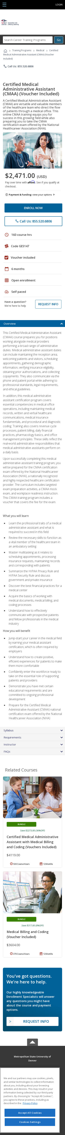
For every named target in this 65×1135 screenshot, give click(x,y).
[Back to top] (32, 1056)
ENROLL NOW (33, 208)
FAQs (7, 751)
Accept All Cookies (30, 1112)
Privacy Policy (30, 1103)
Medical (40, 50)
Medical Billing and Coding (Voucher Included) (28, 934)
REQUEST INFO (48, 304)
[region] (30, 1100)
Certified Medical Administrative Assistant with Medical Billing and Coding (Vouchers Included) (32, 842)
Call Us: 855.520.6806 (18, 66)
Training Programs (21, 50)
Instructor (10, 744)
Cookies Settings (30, 1122)
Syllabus (9, 730)
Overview (10, 323)
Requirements (12, 737)
